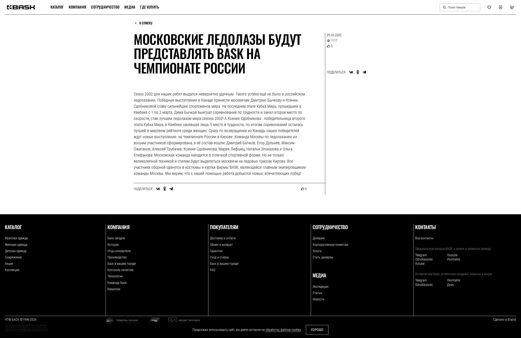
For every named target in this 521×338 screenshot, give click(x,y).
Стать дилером (323, 257)
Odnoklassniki (424, 259)
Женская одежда (16, 245)
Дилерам (319, 238)
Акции (9, 264)
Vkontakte (453, 259)
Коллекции (12, 270)
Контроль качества (120, 270)
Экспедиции (320, 287)
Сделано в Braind (504, 320)
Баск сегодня (116, 238)
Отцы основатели (119, 251)
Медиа (129, 7)
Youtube (452, 255)
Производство (117, 257)
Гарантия (216, 251)
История (113, 245)
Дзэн (450, 285)
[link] (21, 7)
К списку (145, 23)
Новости (318, 299)
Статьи (317, 293)
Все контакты (424, 238)
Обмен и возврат (221, 245)
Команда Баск (117, 283)
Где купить (149, 7)
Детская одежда (15, 251)
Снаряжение (13, 257)
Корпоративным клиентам (330, 245)
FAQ (212, 270)
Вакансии (113, 289)
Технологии (115, 276)
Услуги (317, 251)
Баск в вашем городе (121, 264)
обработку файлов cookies (283, 330)
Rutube (419, 264)
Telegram (421, 255)
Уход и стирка (219, 257)
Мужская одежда (16, 238)
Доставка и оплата (223, 238)
